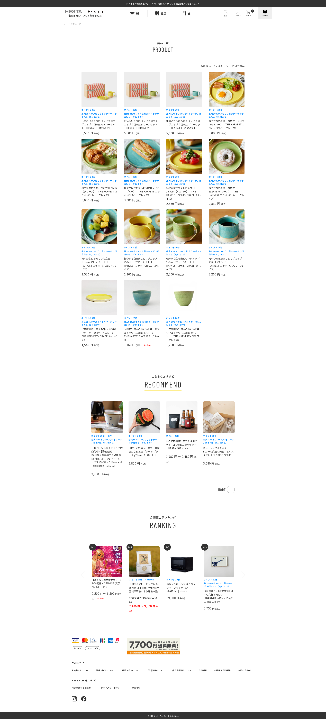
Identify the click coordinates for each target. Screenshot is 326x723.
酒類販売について (157, 670)
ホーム (67, 24)
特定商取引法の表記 (81, 687)
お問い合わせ (244, 670)
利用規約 (202, 670)
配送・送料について (105, 670)
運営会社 (136, 687)
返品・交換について (131, 670)
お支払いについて (80, 670)
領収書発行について (182, 670)
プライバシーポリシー (111, 687)
